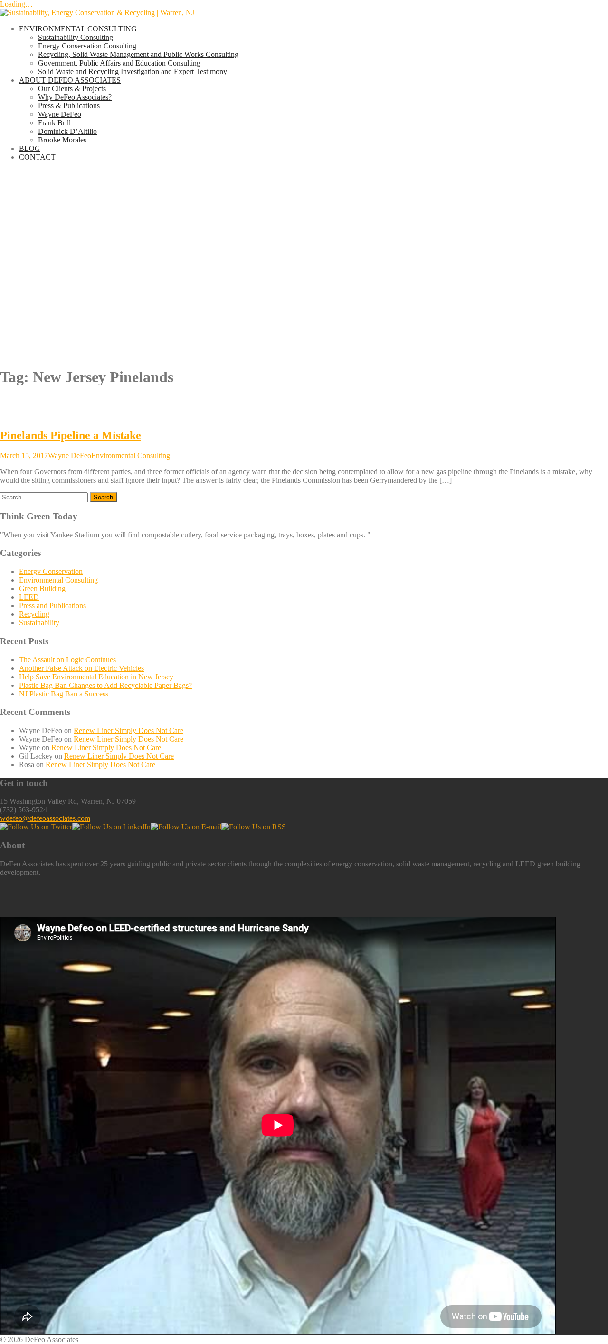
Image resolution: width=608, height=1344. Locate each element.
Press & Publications (69, 106)
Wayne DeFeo (59, 114)
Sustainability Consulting (75, 37)
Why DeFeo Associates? (75, 97)
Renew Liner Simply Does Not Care (128, 730)
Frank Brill (54, 123)
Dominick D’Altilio (67, 131)
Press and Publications (52, 606)
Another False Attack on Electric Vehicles (81, 668)
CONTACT (37, 157)
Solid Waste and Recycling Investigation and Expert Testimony (132, 71)
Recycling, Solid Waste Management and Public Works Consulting (138, 54)
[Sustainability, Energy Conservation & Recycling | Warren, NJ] (97, 13)
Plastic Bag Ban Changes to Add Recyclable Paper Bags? (105, 685)
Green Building (42, 588)
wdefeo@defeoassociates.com (45, 818)
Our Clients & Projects (72, 89)
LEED (29, 597)
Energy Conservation (51, 571)
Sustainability (39, 623)
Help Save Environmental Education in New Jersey (96, 677)
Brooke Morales (62, 140)
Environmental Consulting (130, 455)
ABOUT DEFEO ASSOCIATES (70, 80)
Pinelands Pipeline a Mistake (70, 435)
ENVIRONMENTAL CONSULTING (78, 29)
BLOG (29, 148)
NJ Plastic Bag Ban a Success (63, 694)
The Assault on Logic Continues (67, 660)
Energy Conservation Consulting (87, 46)
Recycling (34, 614)
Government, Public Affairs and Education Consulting (119, 63)
